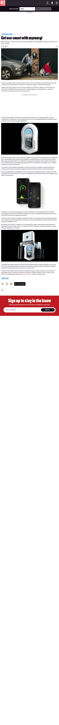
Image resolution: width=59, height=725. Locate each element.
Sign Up (47, 310)
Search (47, 3)
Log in (52, 3)
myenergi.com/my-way (27, 274)
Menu (57, 3)
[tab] (29, 290)
